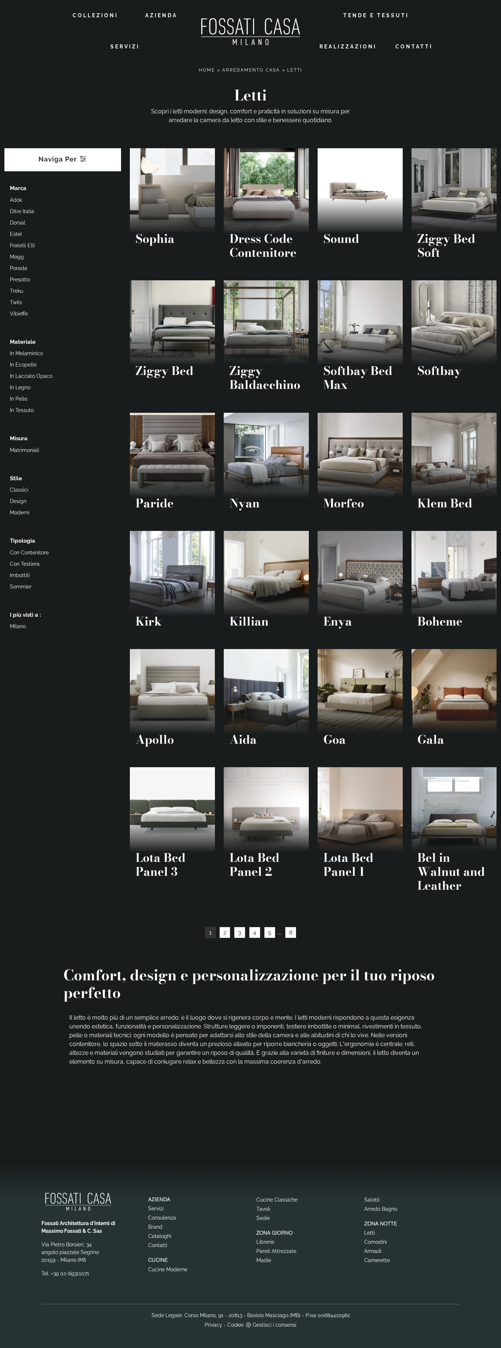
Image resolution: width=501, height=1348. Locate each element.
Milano (18, 626)
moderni (19, 512)
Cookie (235, 1325)
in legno (20, 387)
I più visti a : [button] (25, 615)
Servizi (125, 47)
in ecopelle (23, 365)
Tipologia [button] (22, 541)
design (18, 501)
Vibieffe (19, 314)
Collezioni (95, 15)
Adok (16, 200)
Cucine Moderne (167, 1269)
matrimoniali (24, 450)
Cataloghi (159, 1236)
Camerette (377, 1260)
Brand (155, 1227)
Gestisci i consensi (274, 1325)
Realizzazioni (348, 47)
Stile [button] (16, 478)
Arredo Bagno (380, 1209)
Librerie (265, 1242)
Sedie (263, 1218)
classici (19, 490)
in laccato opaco (31, 376)
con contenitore (29, 552)
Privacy (213, 1325)
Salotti (372, 1200)
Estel (16, 234)
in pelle (19, 399)
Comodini (375, 1242)
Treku (16, 291)
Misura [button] (19, 438)
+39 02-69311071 (70, 1273)
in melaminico (26, 353)
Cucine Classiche (276, 1200)
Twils (16, 302)
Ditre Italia (22, 211)
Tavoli (263, 1209)
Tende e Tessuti (376, 15)
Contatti (414, 47)
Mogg (17, 257)
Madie (263, 1260)
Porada (18, 268)
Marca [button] (18, 188)
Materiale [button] (23, 342)
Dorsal (17, 223)
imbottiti (20, 575)
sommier (21, 587)
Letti (294, 70)
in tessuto (22, 410)
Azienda (161, 15)
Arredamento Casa (251, 70)
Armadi (372, 1251)
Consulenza (162, 1218)
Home (207, 70)
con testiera (25, 564)
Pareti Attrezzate (276, 1251)
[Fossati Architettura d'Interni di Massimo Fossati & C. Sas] (250, 31)
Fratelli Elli (22, 245)
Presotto (20, 280)
